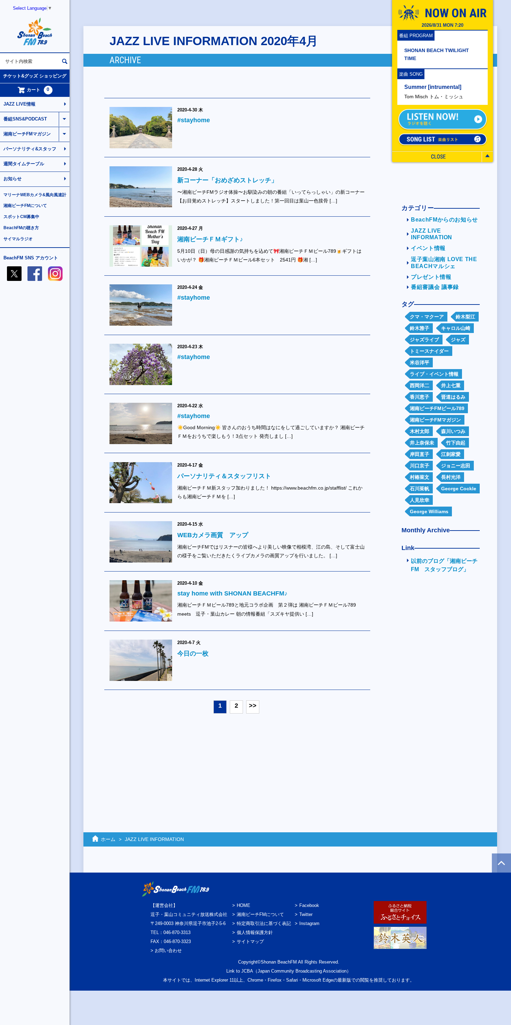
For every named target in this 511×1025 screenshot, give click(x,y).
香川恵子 (419, 397)
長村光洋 (451, 477)
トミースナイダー (429, 351)
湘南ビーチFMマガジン (27, 133)
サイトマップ (250, 941)
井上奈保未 (422, 442)
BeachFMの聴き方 (21, 227)
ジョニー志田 (455, 465)
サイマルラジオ (18, 238)
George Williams (429, 511)
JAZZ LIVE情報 (19, 104)
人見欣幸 (419, 500)
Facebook (309, 905)
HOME (243, 905)
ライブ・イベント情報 (434, 374)
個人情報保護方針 (255, 932)
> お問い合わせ (166, 950)
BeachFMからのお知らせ (444, 220)
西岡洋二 (419, 385)
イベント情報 (428, 248)
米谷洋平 (419, 362)
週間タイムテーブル (23, 163)
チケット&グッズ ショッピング (34, 75)
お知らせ (12, 178)
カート (38, 89)
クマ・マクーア (427, 316)
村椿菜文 (419, 477)
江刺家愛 (451, 454)
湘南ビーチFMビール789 (437, 408)
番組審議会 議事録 (435, 287)
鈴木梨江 (465, 316)
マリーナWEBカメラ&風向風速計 (34, 194)
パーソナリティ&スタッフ (29, 148)
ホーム (108, 839)
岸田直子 (419, 454)
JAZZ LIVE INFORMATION (154, 839)
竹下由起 (455, 442)
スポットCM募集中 (21, 216)
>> (253, 705)
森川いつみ (453, 431)
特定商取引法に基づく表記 (264, 923)
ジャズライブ (424, 339)
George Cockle (458, 488)
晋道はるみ (453, 397)
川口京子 (419, 465)
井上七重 (451, 385)
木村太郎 (419, 431)
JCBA (247, 971)
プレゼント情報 (431, 277)
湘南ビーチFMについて (25, 205)
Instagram (309, 923)
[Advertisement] (438, 690)
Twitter (306, 914)
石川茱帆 (419, 488)
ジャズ (458, 339)
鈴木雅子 (419, 328)
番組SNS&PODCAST (25, 119)
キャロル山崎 (455, 328)
